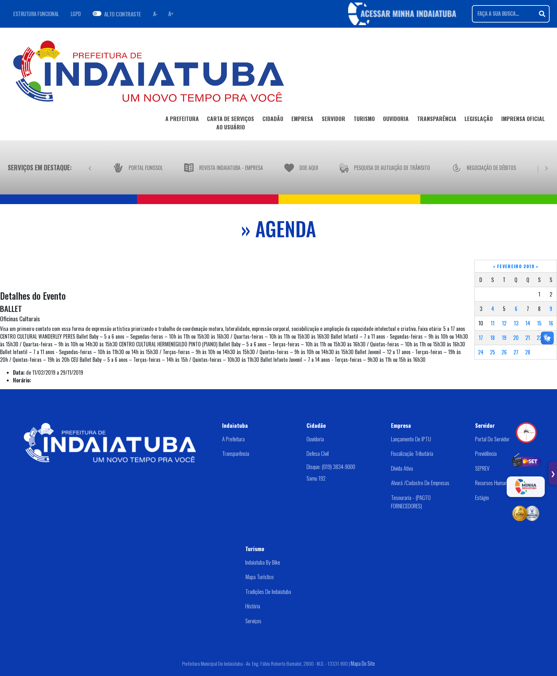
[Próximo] (546, 167)
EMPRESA (302, 118)
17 (481, 338)
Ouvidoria (315, 439)
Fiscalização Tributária (412, 453)
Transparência (235, 453)
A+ (170, 14)
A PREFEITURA (182, 118)
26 (504, 352)
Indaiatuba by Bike (262, 562)
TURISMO (364, 118)
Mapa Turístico (259, 576)
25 (492, 352)
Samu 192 (316, 478)
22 (539, 338)
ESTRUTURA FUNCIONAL (36, 14)
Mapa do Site (363, 663)
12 (504, 323)
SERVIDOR (333, 118)
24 (481, 352)
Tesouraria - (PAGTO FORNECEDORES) (411, 501)
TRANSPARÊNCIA (436, 118)
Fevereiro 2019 (515, 266)
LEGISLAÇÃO (478, 118)
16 (551, 323)
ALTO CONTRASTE (122, 14)
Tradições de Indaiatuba (268, 591)
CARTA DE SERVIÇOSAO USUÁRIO (230, 122)
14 (527, 323)
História (252, 606)
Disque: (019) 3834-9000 (331, 466)
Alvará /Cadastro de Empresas (420, 482)
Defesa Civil (318, 453)
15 (539, 323)
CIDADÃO (272, 118)
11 (492, 323)
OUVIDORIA (396, 118)
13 (516, 323)
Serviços (253, 620)
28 (527, 352)
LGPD (76, 14)
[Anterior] (90, 167)
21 (527, 338)
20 (516, 338)
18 (492, 338)
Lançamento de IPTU (411, 439)
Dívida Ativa (402, 468)
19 (504, 338)
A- (155, 14)
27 (515, 352)
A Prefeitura (233, 439)
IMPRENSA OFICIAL (523, 118)
